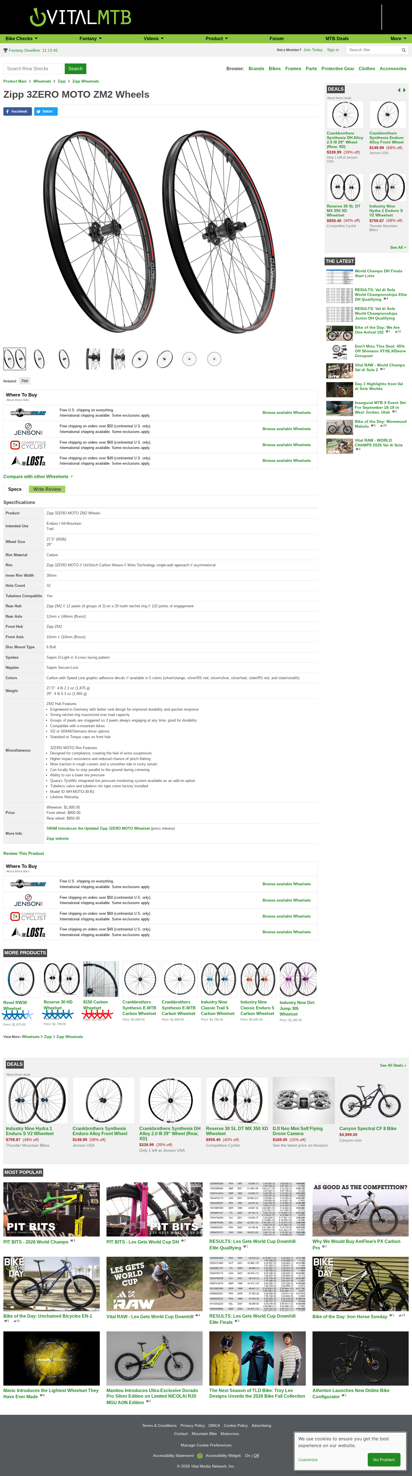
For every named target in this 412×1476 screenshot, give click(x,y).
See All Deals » (393, 1065)
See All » (398, 247)
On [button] (247, 1455)
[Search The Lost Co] (28, 460)
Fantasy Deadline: (33, 50)
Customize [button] (308, 1459)
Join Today (313, 49)
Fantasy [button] (89, 38)
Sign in (333, 49)
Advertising (261, 1425)
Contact (181, 1433)
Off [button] (256, 1455)
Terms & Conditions (159, 1425)
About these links (17, 399)
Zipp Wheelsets (85, 81)
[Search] (404, 50)
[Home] (80, 16)
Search (75, 68)
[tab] (14, 490)
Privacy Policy (192, 1425)
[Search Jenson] (28, 428)
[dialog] (350, 1451)
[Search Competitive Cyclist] (28, 445)
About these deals (339, 98)
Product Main (15, 81)
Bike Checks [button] (20, 38)
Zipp (62, 81)
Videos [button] (152, 38)
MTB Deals (337, 38)
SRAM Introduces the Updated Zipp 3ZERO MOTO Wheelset (98, 828)
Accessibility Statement (173, 1455)
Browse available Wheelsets (287, 412)
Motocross (230, 1433)
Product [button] (215, 38)
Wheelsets (42, 81)
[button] (17, 111)
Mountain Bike (204, 1433)
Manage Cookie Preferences (206, 1445)
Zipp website (58, 838)
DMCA (214, 1425)
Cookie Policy (236, 1425)
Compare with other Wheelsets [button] (36, 476)
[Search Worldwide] (28, 412)
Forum (277, 38)
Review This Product (23, 853)
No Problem (384, 1459)
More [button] (396, 38)
